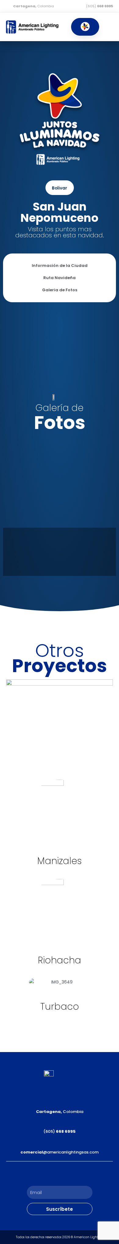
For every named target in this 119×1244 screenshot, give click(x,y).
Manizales (59, 860)
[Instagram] (59, 1174)
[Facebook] (46, 1174)
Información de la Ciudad (60, 265)
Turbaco (59, 1006)
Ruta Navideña (59, 278)
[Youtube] (73, 1174)
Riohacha (59, 960)
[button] (85, 27)
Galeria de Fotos (59, 290)
